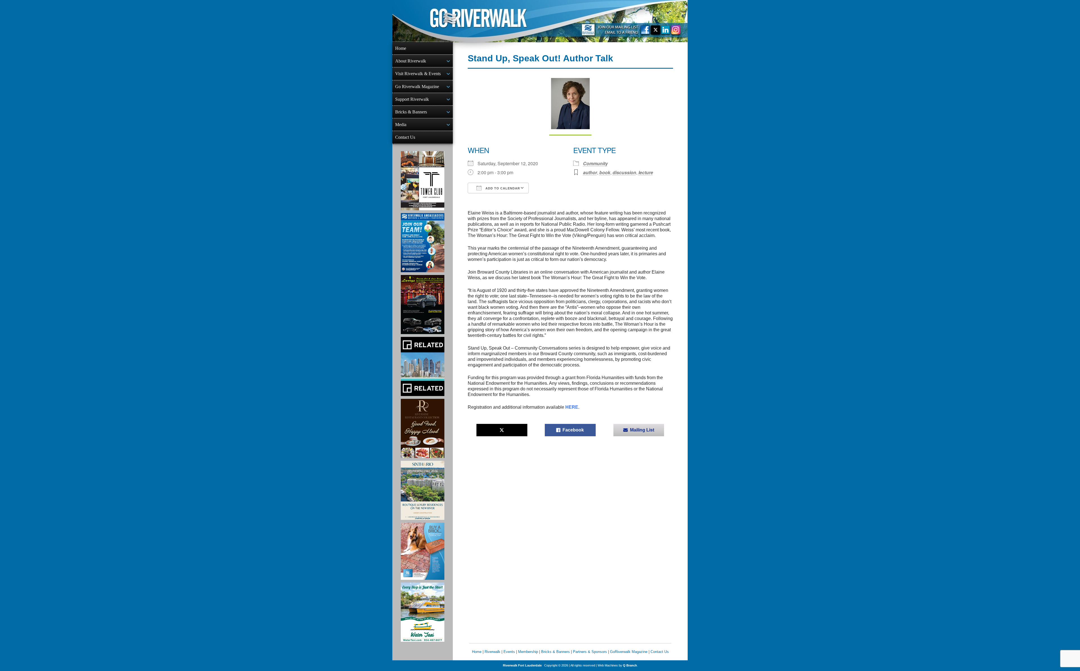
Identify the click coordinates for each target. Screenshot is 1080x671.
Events (509, 652)
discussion (624, 172)
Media (400, 124)
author (590, 172)
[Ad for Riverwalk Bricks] (422, 551)
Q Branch (630, 665)
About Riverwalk (410, 61)
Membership (528, 652)
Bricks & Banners (411, 111)
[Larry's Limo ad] (422, 304)
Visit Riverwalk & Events (418, 73)
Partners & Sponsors (590, 652)
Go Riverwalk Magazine (417, 86)
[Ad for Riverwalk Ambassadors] (422, 243)
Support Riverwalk (412, 99)
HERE (571, 407)
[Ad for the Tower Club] (422, 181)
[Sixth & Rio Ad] (422, 490)
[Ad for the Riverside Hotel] (422, 428)
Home (400, 48)
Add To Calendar (502, 188)
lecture (645, 172)
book (604, 172)
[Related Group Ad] (422, 366)
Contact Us (405, 137)
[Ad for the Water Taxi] (422, 612)
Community (595, 163)
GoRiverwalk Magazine (628, 652)
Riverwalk (492, 652)
